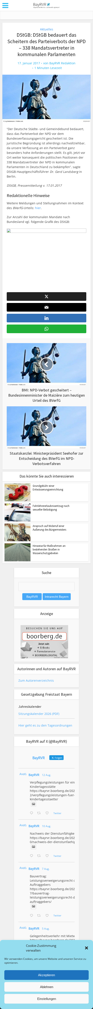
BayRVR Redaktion (62, 63)
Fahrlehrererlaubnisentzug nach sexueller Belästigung (51, 507)
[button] (86, 948)
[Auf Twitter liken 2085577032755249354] (48, 916)
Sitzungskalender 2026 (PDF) (38, 714)
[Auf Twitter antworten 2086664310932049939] (32, 856)
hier (38, 208)
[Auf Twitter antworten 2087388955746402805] (32, 813)
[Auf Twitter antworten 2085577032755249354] (32, 916)
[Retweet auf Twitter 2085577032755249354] (40, 916)
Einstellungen (46, 999)
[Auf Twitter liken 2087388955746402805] (48, 813)
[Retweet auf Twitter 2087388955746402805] (40, 813)
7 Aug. (46, 869)
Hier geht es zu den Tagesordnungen (45, 725)
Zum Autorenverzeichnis (36, 680)
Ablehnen (46, 987)
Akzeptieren (46, 975)
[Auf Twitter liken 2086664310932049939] (48, 856)
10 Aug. (46, 826)
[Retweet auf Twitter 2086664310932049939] (40, 856)
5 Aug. (46, 928)
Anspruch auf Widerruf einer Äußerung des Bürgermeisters (49, 527)
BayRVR (34, 775)
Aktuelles (46, 29)
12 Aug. (46, 775)
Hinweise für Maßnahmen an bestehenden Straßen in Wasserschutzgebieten (49, 549)
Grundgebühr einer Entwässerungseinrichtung (48, 487)
